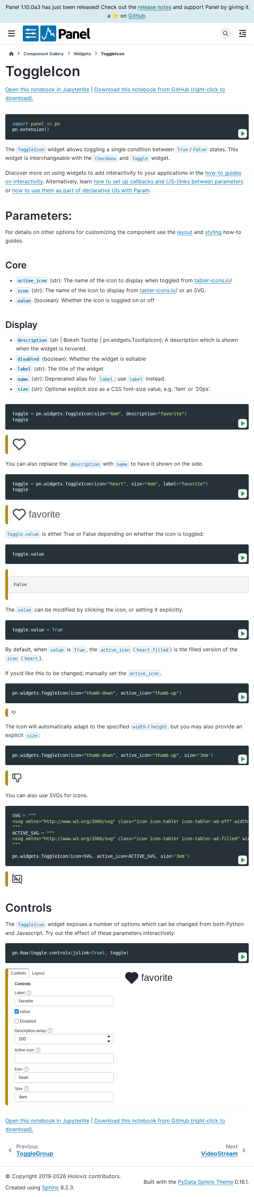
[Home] (11, 53)
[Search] (225, 33)
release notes (154, 7)
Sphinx (50, 1187)
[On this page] (242, 33)
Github (136, 15)
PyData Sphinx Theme (205, 1181)
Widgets (82, 53)
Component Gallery (43, 53)
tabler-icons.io (212, 280)
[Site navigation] (11, 33)
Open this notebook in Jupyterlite (47, 89)
